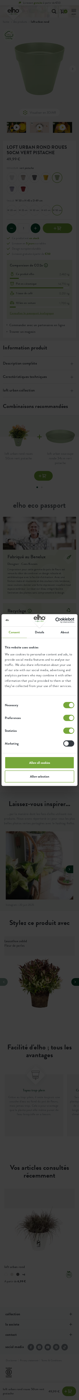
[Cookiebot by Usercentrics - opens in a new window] (57, 620)
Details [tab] (39, 632)
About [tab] (65, 632)
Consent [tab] (14, 632)
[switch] (68, 718)
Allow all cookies (39, 762)
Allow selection (39, 776)
